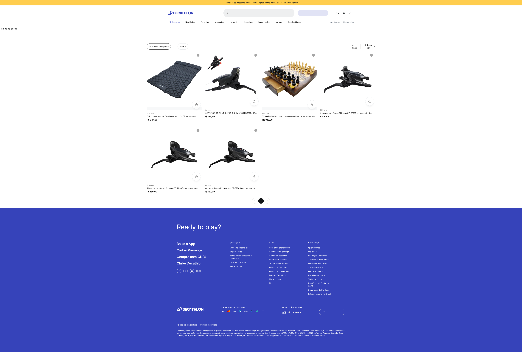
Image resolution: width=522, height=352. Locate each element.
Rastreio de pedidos (278, 259)
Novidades (190, 22)
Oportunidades (294, 22)
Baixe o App (186, 244)
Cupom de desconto (278, 255)
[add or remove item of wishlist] (198, 55)
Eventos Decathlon (277, 275)
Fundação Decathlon (317, 255)
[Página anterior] (254, 201)
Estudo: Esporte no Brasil (319, 294)
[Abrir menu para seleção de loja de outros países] (332, 312)
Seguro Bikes (236, 251)
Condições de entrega (279, 251)
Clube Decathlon (189, 263)
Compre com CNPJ (191, 257)
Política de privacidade (187, 325)
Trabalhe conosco (316, 279)
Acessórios (249, 22)
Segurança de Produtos (318, 290)
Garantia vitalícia (315, 271)
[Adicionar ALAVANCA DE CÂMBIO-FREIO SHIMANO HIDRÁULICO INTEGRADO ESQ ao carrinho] (254, 101)
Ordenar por (368, 46)
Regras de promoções (279, 271)
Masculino (219, 22)
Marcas (279, 22)
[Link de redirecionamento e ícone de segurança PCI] (289, 312)
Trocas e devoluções (278, 263)
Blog (271, 283)
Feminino (205, 22)
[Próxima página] (267, 201)
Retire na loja (236, 266)
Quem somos (314, 248)
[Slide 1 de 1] (174, 79)
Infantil (234, 22)
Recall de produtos (316, 275)
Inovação (312, 251)
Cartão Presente (189, 250)
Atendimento (335, 22)
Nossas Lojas (348, 22)
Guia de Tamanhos (238, 262)
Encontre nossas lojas (239, 248)
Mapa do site (275, 279)
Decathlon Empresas (317, 263)
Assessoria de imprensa (319, 259)
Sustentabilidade (315, 267)
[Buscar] (227, 13)
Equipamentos (263, 22)
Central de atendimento (279, 248)
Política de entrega (208, 325)
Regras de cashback (278, 267)
